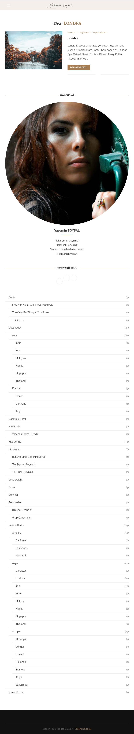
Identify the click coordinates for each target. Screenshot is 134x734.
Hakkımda (69, 426)
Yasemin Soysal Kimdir (70, 434)
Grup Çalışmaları (70, 517)
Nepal (72, 365)
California (72, 540)
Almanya (72, 639)
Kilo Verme (69, 441)
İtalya (72, 677)
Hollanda (72, 662)
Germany (72, 403)
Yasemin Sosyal (83, 729)
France (72, 396)
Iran (72, 350)
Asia (70, 335)
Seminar (69, 494)
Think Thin (70, 320)
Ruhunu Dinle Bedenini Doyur (70, 456)
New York (72, 555)
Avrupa (70, 631)
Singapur (72, 373)
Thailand (72, 381)
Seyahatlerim (69, 525)
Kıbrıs (72, 593)
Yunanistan (72, 684)
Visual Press (69, 692)
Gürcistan (72, 570)
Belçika (72, 646)
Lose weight (69, 479)
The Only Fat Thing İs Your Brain (70, 312)
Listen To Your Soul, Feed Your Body (70, 305)
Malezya (72, 601)
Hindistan (72, 578)
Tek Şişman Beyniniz (70, 464)
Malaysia (72, 358)
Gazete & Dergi (69, 418)
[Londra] (33, 50)
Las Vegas (72, 548)
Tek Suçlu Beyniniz (70, 472)
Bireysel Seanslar (70, 510)
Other (69, 487)
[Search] (125, 5)
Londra (73, 38)
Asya (70, 563)
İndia (72, 343)
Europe (70, 388)
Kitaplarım (69, 449)
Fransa (72, 654)
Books (69, 297)
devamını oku (78, 67)
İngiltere (72, 669)
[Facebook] (115, 5)
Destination (69, 327)
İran (72, 586)
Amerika (70, 532)
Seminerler (69, 502)
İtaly (72, 411)
